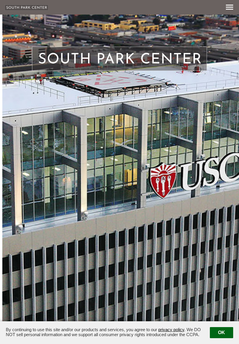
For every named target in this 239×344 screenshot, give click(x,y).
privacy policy (171, 329)
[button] (230, 7)
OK (221, 332)
